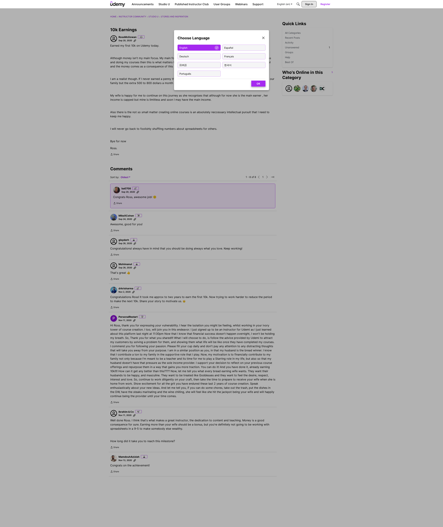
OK (258, 83)
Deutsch (184, 56)
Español (228, 47)
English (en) (283, 4)
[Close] (263, 38)
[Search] (298, 4)
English (183, 47)
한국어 (228, 64)
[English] (117, 4)
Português (185, 73)
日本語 (183, 64)
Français (229, 56)
